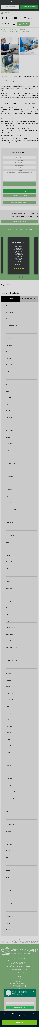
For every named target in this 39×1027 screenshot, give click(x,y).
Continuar (19, 1022)
